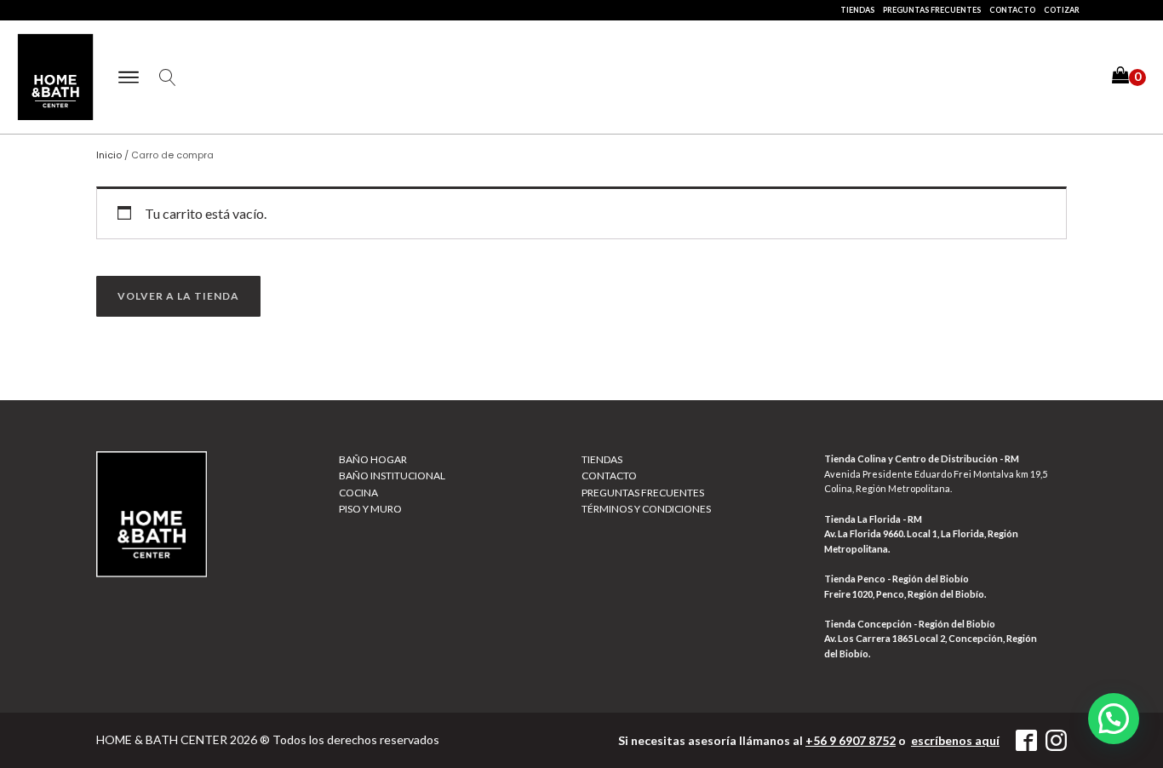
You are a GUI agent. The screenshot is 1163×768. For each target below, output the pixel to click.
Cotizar (1062, 9)
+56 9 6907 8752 (850, 740)
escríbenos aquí (955, 740)
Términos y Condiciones (646, 508)
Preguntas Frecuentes (932, 9)
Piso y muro (370, 508)
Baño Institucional (392, 475)
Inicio (109, 155)
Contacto (1012, 9)
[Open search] (167, 77)
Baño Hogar (373, 459)
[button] (1129, 77)
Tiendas (857, 9)
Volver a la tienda (178, 295)
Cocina (358, 492)
